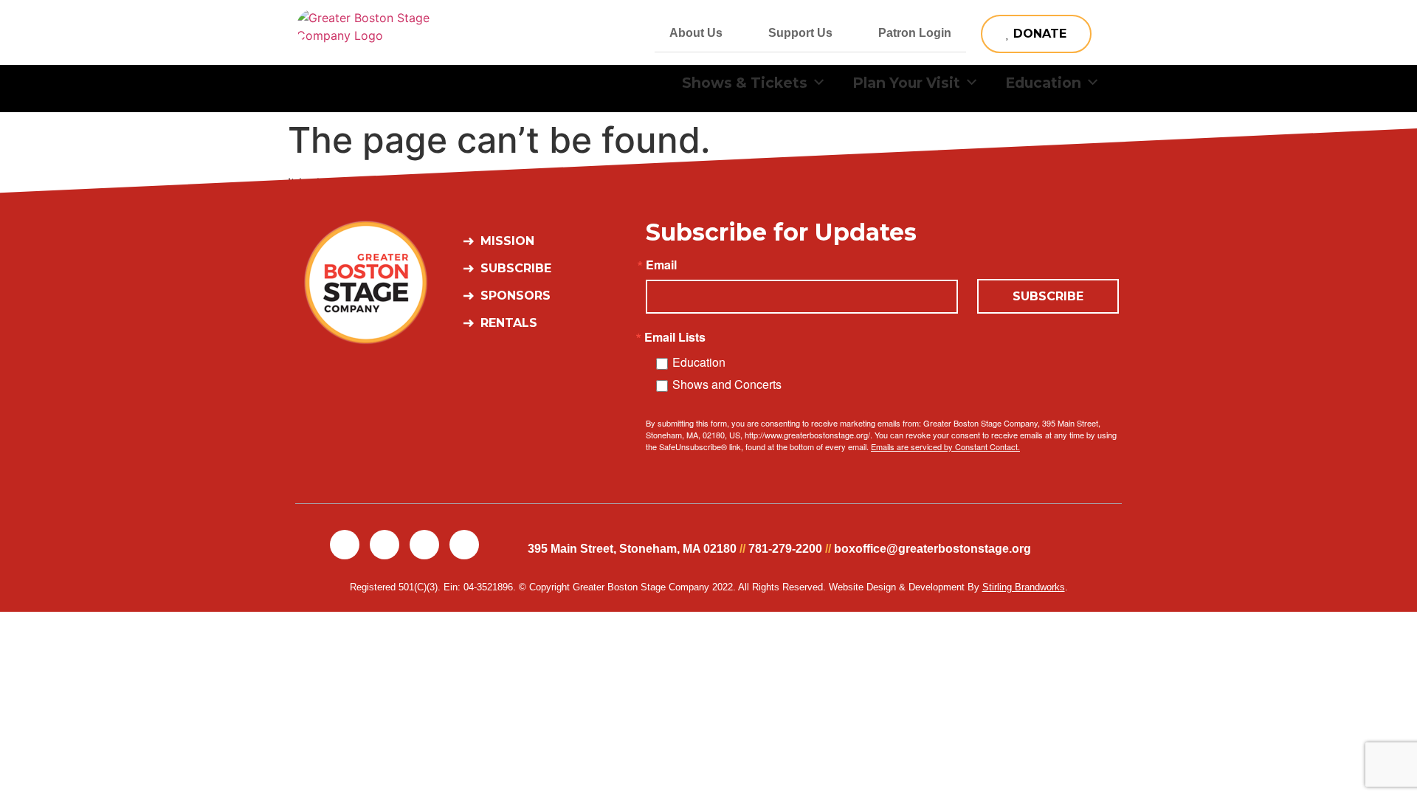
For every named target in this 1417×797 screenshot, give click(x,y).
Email (661, 265)
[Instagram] (424, 544)
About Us (696, 33)
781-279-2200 (785, 548)
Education (1043, 83)
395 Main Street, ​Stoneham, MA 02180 (632, 548)
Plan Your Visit (906, 83)
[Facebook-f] (344, 544)
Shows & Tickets (744, 83)
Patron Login (914, 33)
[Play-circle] (464, 544)
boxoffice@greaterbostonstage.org (932, 548)
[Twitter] (384, 544)
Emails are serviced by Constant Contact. (945, 446)
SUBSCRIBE (1048, 296)
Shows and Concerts (727, 384)
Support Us (800, 33)
